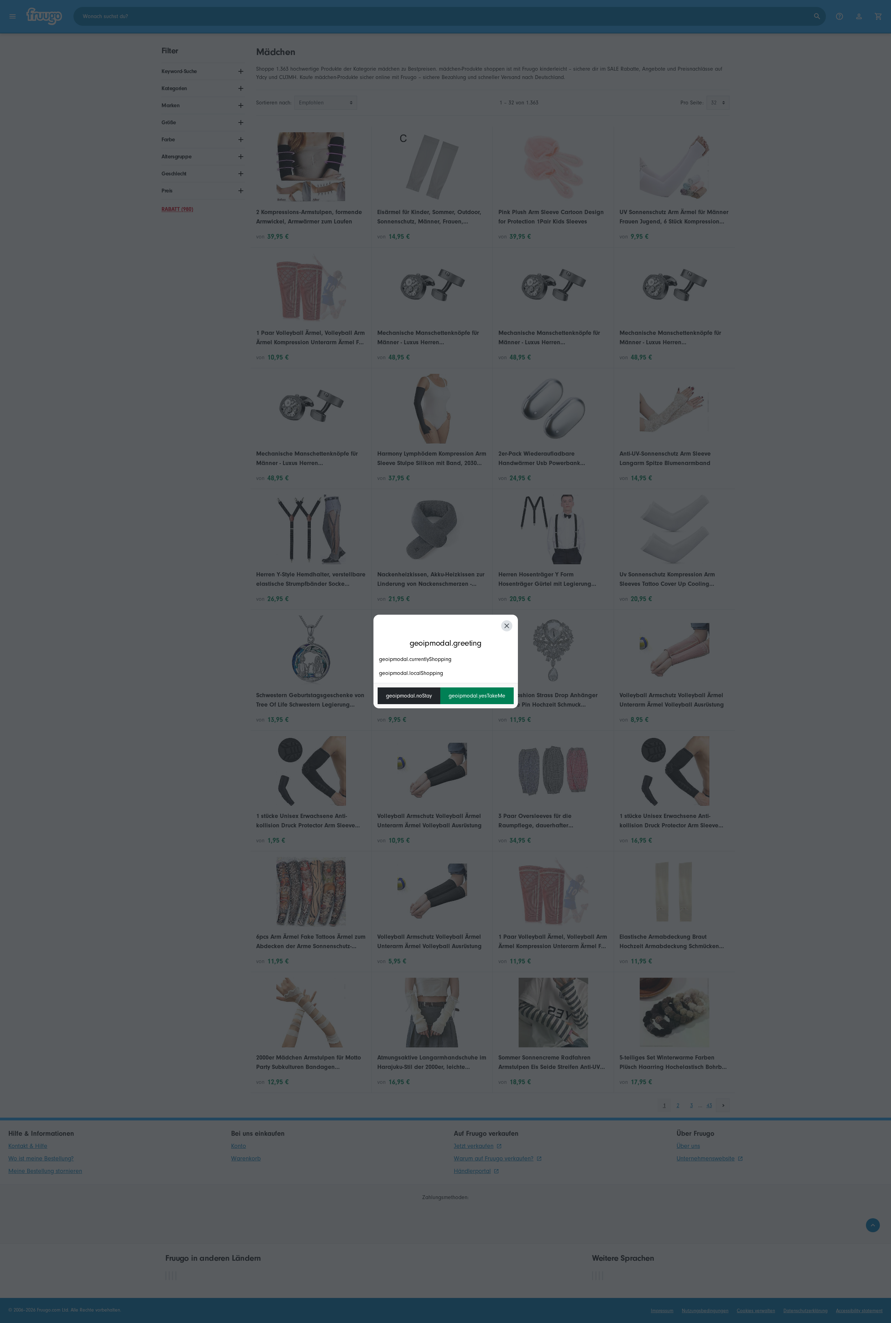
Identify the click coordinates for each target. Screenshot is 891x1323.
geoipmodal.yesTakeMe (477, 696)
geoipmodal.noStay (409, 696)
